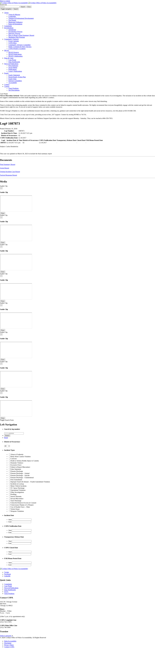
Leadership (12, 16)
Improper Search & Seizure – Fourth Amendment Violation (30, 482)
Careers (6, 86)
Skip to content (5, 1)
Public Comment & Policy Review (20, 47)
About (6, 13)
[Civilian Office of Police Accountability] (28, 3)
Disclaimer (7, 643)
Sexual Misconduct (17, 498)
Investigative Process (15, 31)
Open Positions (13, 88)
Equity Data (12, 79)
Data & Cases (8, 58)
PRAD (6, 50)
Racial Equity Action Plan (17, 77)
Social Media (12, 67)
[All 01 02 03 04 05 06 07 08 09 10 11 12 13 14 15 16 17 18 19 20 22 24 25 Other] (7, 446)
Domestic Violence (17, 463)
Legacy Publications (15, 71)
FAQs (6, 592)
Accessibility (12, 83)
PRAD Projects (13, 52)
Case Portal (12, 60)
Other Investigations (17, 492)
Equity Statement (14, 75)
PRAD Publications (15, 54)
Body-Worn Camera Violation (21, 456)
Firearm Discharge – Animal (20, 473)
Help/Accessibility (10, 641)
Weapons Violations (17, 511)
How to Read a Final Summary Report (21, 35)
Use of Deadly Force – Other (20, 507)
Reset (6, 438)
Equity (6, 73)
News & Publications (11, 64)
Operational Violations (18, 490)
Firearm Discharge (17, 471)
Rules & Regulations (15, 24)
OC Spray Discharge (17, 488)
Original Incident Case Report (10, 172)
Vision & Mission (14, 14)
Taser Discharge (16, 501)
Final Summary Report (7, 164)
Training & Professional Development (21, 18)
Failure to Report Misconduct (20, 467)
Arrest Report (4, 168)
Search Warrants (16, 496)
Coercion (14, 459)
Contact (6, 84)
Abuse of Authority (17, 454)
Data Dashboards (14, 62)
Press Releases (13, 66)
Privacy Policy (9, 645)
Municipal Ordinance (15, 22)
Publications (12, 69)
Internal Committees (15, 81)
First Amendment (16, 480)
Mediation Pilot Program (16, 37)
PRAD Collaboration (15, 56)
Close (2, 213)
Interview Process (14, 33)
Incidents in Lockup (17, 484)
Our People (12, 20)
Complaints (8, 26)
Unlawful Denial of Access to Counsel (23, 503)
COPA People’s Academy (17, 48)
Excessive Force (16, 465)
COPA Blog (12, 43)
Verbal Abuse (15, 509)
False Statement (16, 469)
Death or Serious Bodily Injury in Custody (25, 461)
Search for (3, 5)
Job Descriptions (14, 90)
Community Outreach (11, 39)
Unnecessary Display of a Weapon (22, 505)
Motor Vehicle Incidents (18, 486)
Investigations (8, 28)
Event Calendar (13, 41)
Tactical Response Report (8, 175)
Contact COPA (9, 647)
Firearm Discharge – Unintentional (22, 477)
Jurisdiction (12, 30)
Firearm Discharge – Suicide (20, 475)
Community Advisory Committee (19, 45)
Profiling (13, 494)
